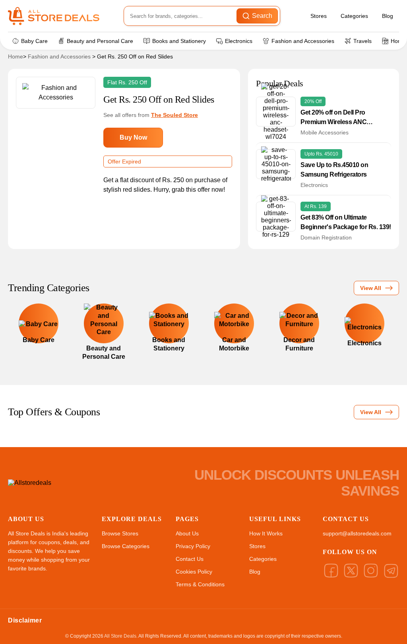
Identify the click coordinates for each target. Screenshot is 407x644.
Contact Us (190, 559)
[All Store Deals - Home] (53, 16)
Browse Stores (120, 533)
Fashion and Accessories (302, 41)
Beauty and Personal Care (100, 41)
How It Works (266, 533)
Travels (362, 41)
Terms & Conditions (200, 584)
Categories (354, 16)
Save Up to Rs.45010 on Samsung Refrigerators (334, 169)
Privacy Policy (193, 546)
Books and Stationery (179, 41)
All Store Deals (120, 636)
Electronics (238, 41)
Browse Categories (125, 546)
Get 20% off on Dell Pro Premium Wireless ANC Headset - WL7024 (333, 118)
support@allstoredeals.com (357, 533)
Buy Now (133, 137)
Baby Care (34, 41)
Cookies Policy (194, 571)
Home (15, 56)
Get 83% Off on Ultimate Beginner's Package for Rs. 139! (345, 222)
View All (370, 288)
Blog (387, 16)
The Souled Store (174, 115)
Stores (318, 16)
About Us (187, 533)
